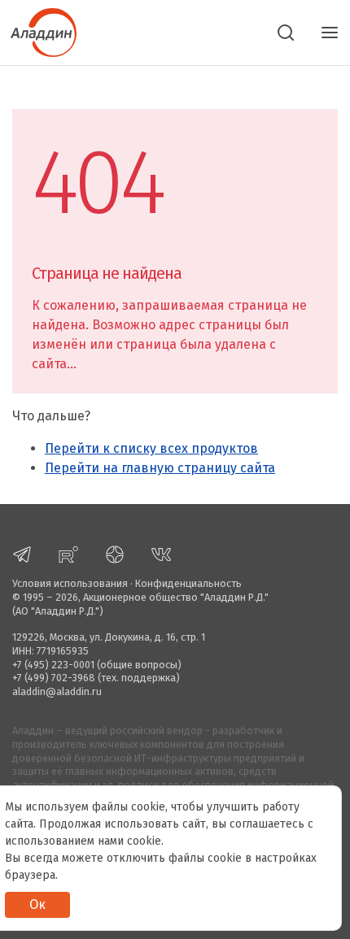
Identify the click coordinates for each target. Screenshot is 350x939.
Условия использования (70, 583)
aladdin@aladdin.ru (57, 691)
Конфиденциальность (188, 583)
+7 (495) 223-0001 (53, 665)
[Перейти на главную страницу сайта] (38, 31)
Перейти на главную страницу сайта (160, 468)
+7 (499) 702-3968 (53, 678)
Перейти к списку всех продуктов (151, 448)
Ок (37, 904)
